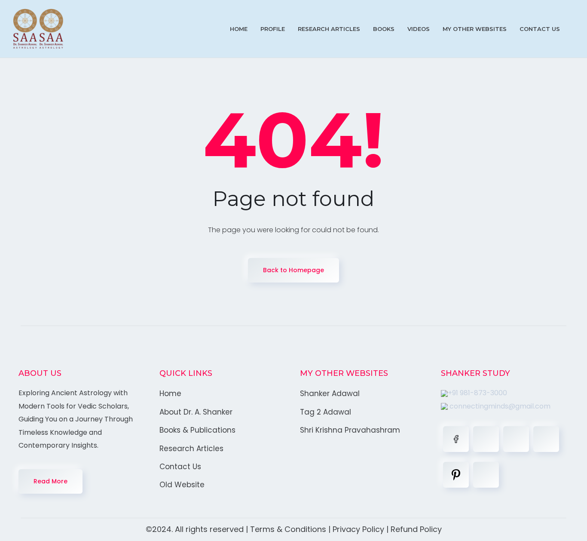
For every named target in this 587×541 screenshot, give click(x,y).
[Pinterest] (456, 475)
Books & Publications (197, 430)
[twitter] (486, 439)
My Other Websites (475, 28)
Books (383, 28)
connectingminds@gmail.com (499, 406)
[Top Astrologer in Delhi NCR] (38, 29)
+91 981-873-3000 (477, 393)
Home (239, 28)
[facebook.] (456, 439)
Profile (272, 28)
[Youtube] (486, 475)
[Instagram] (546, 439)
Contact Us (540, 28)
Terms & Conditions (288, 529)
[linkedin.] (516, 439)
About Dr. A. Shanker (195, 412)
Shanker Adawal (330, 393)
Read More (50, 481)
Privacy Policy (358, 529)
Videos (418, 28)
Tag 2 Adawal (325, 412)
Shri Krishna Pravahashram (350, 430)
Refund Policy (416, 529)
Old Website (182, 485)
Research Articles (329, 28)
